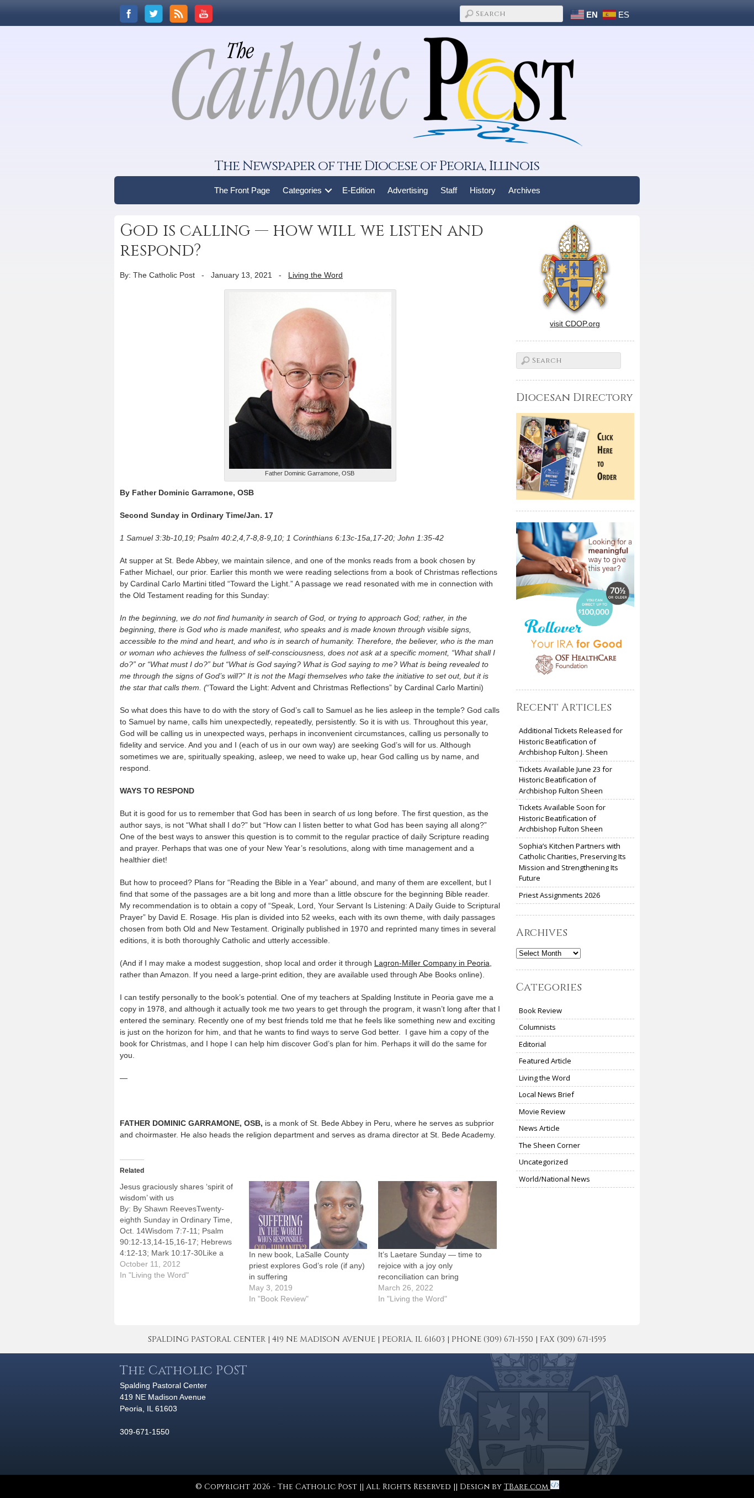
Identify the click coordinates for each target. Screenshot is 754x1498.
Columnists (537, 1027)
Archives (524, 190)
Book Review (540, 1010)
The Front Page (242, 190)
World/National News (554, 1179)
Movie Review (542, 1111)
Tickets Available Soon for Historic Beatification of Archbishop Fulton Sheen (562, 818)
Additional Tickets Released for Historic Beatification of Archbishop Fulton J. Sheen (571, 741)
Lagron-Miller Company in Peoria (432, 963)
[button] (329, 190)
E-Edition (358, 190)
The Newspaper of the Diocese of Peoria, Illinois (377, 166)
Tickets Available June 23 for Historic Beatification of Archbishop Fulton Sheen (565, 780)
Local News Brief (546, 1094)
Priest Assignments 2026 (559, 895)
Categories (302, 190)
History (483, 190)
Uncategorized (543, 1162)
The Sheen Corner (549, 1145)
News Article (539, 1128)
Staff (448, 190)
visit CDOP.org (575, 323)
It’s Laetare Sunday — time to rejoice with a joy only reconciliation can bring (430, 1265)
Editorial (532, 1044)
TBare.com (527, 1486)
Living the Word (315, 275)
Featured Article (545, 1061)
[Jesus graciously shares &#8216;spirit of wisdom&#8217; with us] (184, 1230)
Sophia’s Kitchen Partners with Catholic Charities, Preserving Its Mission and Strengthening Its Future (572, 862)
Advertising (407, 190)
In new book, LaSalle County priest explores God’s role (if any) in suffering (307, 1265)
